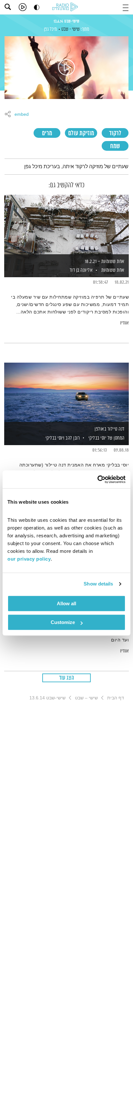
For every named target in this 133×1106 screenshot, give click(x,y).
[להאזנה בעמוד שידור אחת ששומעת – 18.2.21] (66, 225)
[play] (22, 7)
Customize (63, 622)
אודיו (124, 323)
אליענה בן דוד (80, 270)
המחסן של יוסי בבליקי (106, 438)
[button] (125, 7)
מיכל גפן (50, 29)
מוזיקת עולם (81, 133)
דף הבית (115, 697)
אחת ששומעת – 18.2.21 (105, 261)
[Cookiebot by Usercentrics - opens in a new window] (97, 479)
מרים (47, 133)
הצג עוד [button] (66, 678)
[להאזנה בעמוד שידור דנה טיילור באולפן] (66, 393)
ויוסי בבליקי (54, 438)
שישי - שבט (70, 29)
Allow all (66, 603)
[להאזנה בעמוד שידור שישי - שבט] (66, 67)
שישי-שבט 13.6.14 (66, 21)
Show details (98, 583)
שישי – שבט (86, 697)
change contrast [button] (36, 7)
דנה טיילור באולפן (110, 429)
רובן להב (72, 438)
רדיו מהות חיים (66, 7)
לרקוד (115, 133)
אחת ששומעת (113, 270)
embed (22, 114)
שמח (115, 146)
